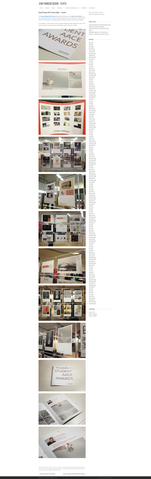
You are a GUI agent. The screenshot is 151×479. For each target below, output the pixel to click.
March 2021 (91, 138)
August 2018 (91, 182)
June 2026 (91, 42)
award (77, 467)
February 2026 (92, 50)
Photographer (67, 468)
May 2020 (91, 151)
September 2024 (92, 75)
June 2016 (91, 226)
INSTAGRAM (92, 8)
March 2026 (91, 48)
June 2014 (91, 268)
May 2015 (91, 248)
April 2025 (91, 66)
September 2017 (92, 202)
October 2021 (92, 125)
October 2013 (92, 283)
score (76, 468)
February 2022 (92, 119)
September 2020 (92, 143)
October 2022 (92, 112)
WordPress (110, 477)
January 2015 (92, 255)
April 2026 (91, 46)
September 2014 (92, 263)
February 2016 (92, 233)
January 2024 (92, 88)
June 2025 (91, 62)
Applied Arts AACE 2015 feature (47, 473)
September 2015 (92, 241)
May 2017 (91, 209)
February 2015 (92, 254)
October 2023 (92, 94)
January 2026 (92, 51)
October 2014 (92, 261)
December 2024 (92, 73)
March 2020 (91, 154)
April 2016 (91, 230)
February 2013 (92, 298)
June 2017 (91, 208)
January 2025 (92, 72)
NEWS (53, 8)
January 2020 (92, 156)
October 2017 (92, 200)
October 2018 (92, 178)
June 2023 (91, 101)
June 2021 (91, 132)
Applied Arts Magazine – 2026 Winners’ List (98, 32)
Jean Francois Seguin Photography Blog (49, 477)
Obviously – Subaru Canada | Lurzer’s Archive (99, 34)
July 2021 (91, 130)
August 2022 (91, 114)
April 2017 (91, 211)
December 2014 (92, 257)
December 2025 (92, 53)
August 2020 (91, 145)
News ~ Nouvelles (58, 467)
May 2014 (91, 270)
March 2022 (91, 118)
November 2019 (92, 160)
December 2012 (92, 301)
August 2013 (91, 287)
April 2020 (91, 152)
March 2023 (91, 107)
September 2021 (92, 127)
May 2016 (91, 228)
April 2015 (91, 250)
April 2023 (91, 105)
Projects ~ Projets (92, 315)
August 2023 (91, 97)
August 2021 (91, 129)
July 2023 (91, 99)
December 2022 (92, 110)
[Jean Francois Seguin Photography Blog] (53, 5)
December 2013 (92, 279)
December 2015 (92, 235)
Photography (72, 468)
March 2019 (91, 169)
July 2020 (91, 147)
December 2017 (92, 197)
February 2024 (92, 86)
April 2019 (91, 167)
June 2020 (91, 149)
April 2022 (91, 116)
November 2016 (92, 217)
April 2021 (91, 136)
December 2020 (92, 141)
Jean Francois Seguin (45, 468)
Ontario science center (60, 468)
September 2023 (92, 96)
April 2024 (91, 83)
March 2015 (91, 252)
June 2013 (91, 290)
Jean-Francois (45, 467)
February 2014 (92, 276)
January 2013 (92, 300)
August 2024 (91, 77)
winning (45, 470)
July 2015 (91, 244)
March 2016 (91, 232)
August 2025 (91, 59)
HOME (41, 8)
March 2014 (91, 274)
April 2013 (91, 294)
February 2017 (92, 215)
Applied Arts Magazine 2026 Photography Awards (100, 24)
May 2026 (91, 44)
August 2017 (91, 204)
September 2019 (92, 163)
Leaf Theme (101, 477)
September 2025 (92, 57)
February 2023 (92, 108)
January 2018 (92, 195)
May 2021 (91, 134)
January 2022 (92, 121)
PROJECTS (60, 8)
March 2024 (91, 84)
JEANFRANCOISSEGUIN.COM (72, 8)
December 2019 (92, 158)
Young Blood (49, 470)
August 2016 (91, 222)
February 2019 (92, 171)
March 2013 (91, 296)
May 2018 (91, 187)
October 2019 (92, 162)
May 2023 (91, 103)
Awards (47, 8)
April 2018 (91, 189)
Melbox (54, 468)
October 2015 (92, 239)
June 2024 (91, 79)
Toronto (41, 470)
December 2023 (92, 90)
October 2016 (92, 219)
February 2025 (92, 70)
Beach (82, 467)
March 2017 (91, 213)
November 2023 (92, 92)
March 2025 (91, 68)
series (78, 468)
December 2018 (92, 174)
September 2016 (92, 220)
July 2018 (91, 184)
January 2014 (92, 277)
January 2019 (92, 173)
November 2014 (92, 259)
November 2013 (92, 281)
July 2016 (91, 224)
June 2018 (91, 186)
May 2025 (91, 64)
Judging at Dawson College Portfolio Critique (74, 473)
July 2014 (91, 266)
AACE (66, 467)
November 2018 (92, 176)
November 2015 (92, 237)
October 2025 (92, 55)
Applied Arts (73, 467)
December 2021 (92, 123)
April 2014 (91, 272)
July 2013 (91, 289)
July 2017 (91, 206)
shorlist (81, 468)
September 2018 (92, 180)
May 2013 (91, 292)
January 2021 (92, 140)
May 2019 (91, 165)
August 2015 (91, 243)
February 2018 (92, 193)
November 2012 (92, 303)
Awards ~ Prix (52, 467)
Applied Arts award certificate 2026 (96, 26)
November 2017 (92, 198)
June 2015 (91, 246)
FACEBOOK (83, 8)
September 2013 (92, 285)
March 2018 (91, 191)
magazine (51, 468)
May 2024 (91, 81)
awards (79, 467)
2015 (64, 467)
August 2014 (91, 265)
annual (69, 467)
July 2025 (91, 61)
